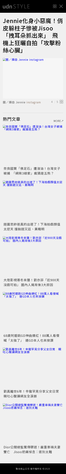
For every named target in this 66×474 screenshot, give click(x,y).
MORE (57, 121)
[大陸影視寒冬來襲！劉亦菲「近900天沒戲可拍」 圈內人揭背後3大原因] (33, 256)
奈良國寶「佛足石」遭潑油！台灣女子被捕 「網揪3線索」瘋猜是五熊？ (32, 170)
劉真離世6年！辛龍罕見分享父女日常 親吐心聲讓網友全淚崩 (33, 393)
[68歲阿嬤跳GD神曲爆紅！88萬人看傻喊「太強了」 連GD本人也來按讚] (33, 312)
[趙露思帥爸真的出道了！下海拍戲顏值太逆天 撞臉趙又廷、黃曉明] (33, 201)
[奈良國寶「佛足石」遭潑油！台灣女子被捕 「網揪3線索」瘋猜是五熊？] (33, 145)
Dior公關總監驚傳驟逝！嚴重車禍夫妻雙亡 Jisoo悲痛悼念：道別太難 (32, 449)
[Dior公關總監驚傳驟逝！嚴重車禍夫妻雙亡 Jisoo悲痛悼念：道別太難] (33, 423)
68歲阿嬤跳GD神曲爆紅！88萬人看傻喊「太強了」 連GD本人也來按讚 (31, 337)
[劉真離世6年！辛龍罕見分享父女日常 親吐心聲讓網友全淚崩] (33, 368)
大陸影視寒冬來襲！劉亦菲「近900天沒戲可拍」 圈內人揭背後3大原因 (31, 282)
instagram (33, 102)
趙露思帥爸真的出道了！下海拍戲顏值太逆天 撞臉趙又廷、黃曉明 (32, 226)
